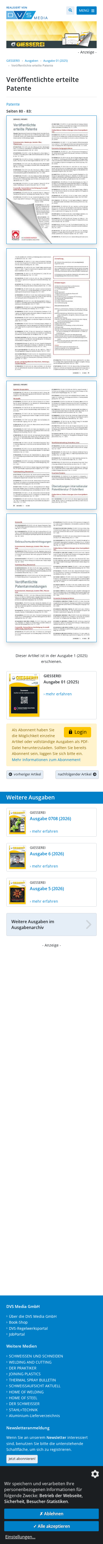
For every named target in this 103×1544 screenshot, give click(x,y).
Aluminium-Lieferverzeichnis (34, 1415)
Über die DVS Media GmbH (33, 1316)
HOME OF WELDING (26, 1391)
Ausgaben (31, 61)
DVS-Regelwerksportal (28, 1328)
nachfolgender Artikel (75, 774)
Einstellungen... (20, 1537)
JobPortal (17, 1334)
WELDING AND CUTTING (30, 1362)
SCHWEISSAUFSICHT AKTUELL (34, 1385)
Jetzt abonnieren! (22, 1458)
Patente (13, 104)
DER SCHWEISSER (24, 1403)
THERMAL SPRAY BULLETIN (32, 1379)
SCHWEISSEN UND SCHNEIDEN (36, 1356)
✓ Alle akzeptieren (51, 1526)
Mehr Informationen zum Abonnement (46, 759)
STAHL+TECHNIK (23, 1409)
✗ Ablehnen (51, 1514)
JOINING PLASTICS (25, 1373)
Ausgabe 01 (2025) (55, 61)
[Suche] (70, 10)
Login (80, 732)
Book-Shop (18, 1322)
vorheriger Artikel (26, 774)
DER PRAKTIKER (22, 1367)
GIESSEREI (13, 61)
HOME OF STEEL (23, 1397)
